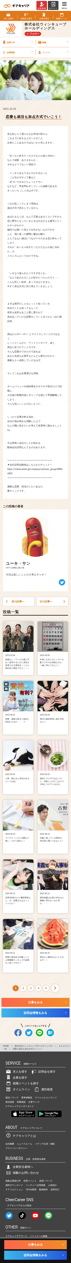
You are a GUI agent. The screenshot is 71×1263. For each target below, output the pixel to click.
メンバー (55, 51)
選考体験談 (26, 1097)
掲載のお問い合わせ (26, 1172)
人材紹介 (52, 1185)
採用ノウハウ (45, 1181)
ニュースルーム (24, 1144)
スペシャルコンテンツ (46, 1097)
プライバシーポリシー (16, 1148)
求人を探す (20, 1071)
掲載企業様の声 (13, 1181)
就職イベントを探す (26, 1083)
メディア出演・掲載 (45, 1144)
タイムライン (21, 1089)
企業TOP (20, 41)
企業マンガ (33, 1102)
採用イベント (30, 1181)
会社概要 (9, 1144)
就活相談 (9, 1102)
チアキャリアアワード (16, 1236)
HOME (6, 1046)
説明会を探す (47, 1071)
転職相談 (21, 1102)
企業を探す (20, 1077)
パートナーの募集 (39, 1236)
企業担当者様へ (23, 1166)
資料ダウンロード (14, 1185)
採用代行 (55, 1189)
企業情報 (20, 51)
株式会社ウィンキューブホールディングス (34, 1046)
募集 (55, 41)
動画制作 (43, 1189)
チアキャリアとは (24, 1135)
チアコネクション (14, 1189)
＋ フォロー (33, 33)
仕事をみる (35, 1002)
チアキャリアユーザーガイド (19, 1106)
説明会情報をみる (35, 1012)
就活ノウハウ (12, 1097)
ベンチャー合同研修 (35, 1185)
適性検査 (47, 1089)
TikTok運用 (31, 1189)
